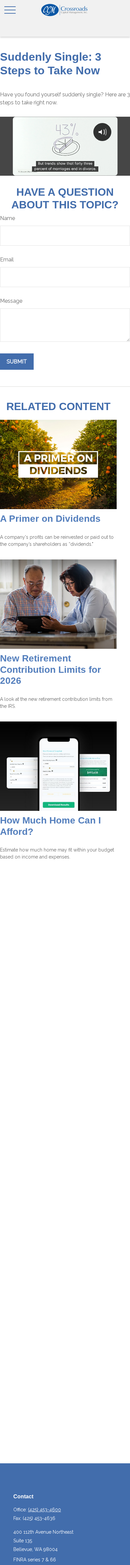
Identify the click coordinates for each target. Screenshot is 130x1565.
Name (7, 218)
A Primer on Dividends (50, 518)
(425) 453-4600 (44, 1509)
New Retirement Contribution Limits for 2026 (50, 669)
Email (7, 259)
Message (11, 301)
